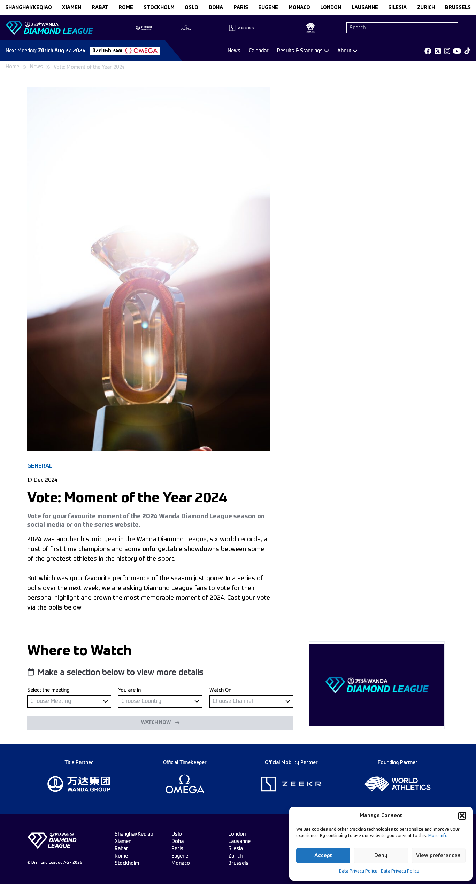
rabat (100, 7)
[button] (462, 815)
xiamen (71, 7)
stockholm (159, 7)
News (234, 50)
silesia (397, 7)
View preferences (438, 855)
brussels (458, 7)
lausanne (365, 7)
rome (125, 7)
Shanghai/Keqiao (28, 7)
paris (240, 7)
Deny (380, 855)
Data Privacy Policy (358, 871)
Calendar (259, 50)
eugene (268, 7)
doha (216, 7)
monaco (299, 7)
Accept (323, 855)
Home (12, 66)
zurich (426, 7)
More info (438, 836)
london (330, 7)
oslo (191, 7)
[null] (69, 701)
